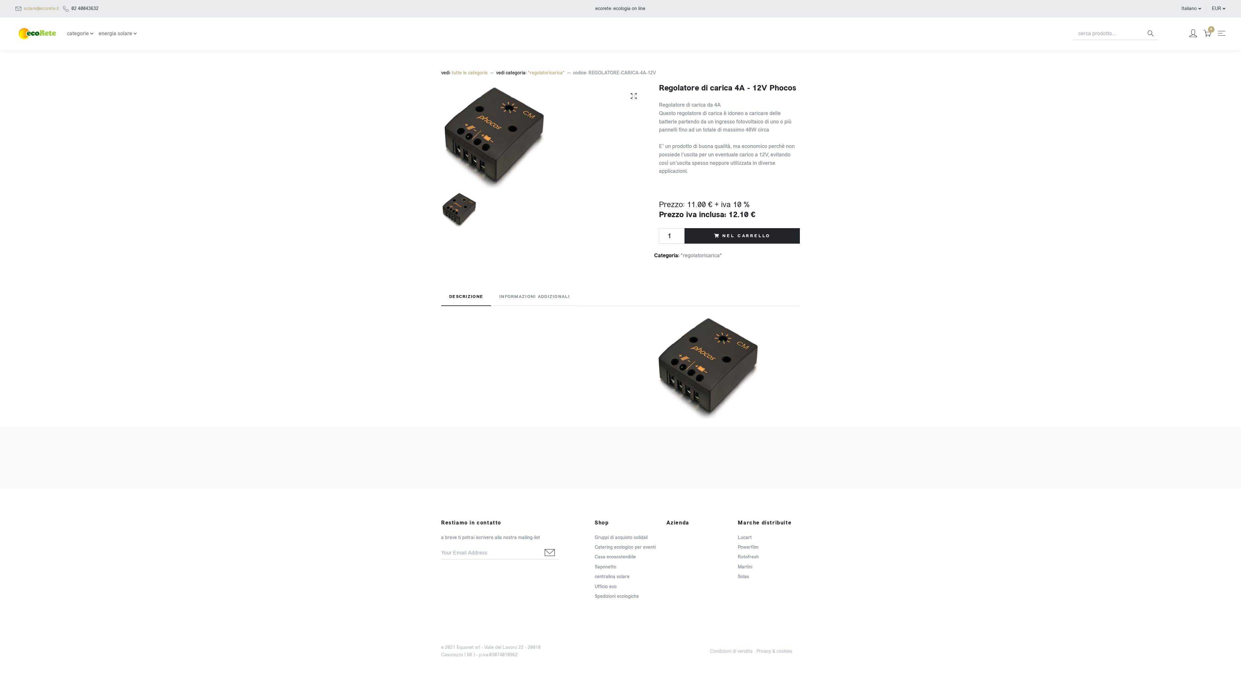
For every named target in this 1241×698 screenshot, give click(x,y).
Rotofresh (748, 557)
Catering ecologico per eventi (625, 547)
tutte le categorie (470, 73)
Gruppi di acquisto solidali (621, 537)
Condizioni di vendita (731, 651)
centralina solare (612, 577)
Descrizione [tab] (466, 297)
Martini (745, 567)
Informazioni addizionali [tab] (534, 297)
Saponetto (605, 567)
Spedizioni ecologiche (617, 596)
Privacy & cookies (774, 651)
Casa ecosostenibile (615, 557)
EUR (1216, 8)
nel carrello (746, 236)
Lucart (745, 537)
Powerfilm (748, 547)
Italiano (1189, 8)
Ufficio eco (606, 587)
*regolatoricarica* (546, 73)
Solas (743, 577)
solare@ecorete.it (41, 8)
